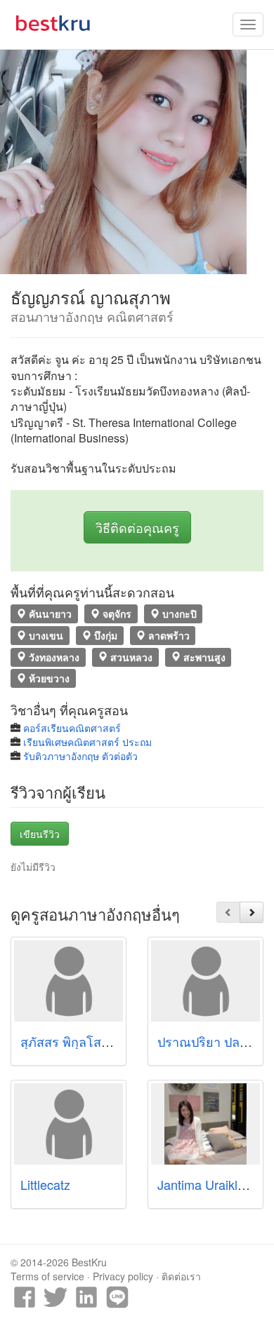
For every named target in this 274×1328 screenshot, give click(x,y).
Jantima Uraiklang (208, 1184)
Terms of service (47, 1276)
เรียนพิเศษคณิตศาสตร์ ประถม (87, 742)
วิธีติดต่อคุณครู (137, 527)
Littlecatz (45, 1184)
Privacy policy (123, 1276)
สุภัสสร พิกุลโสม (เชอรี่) (84, 1041)
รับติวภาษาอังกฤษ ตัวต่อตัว (80, 756)
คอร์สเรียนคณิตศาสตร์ (72, 728)
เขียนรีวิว (40, 834)
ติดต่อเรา (181, 1276)
